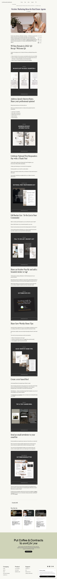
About (28, 2)
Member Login (17, 571)
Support (32, 2)
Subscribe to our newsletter (17, 394)
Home (4, 568)
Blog (25, 2)
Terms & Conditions (28, 573)
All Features (17, 568)
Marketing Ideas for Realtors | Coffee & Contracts (25, 5)
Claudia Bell (29, 11)
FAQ (26, 570)
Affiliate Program (6, 573)
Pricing (22, 2)
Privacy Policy (28, 571)
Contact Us (27, 568)
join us (16, 494)
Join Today (17, 570)
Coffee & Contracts (29, 39)
